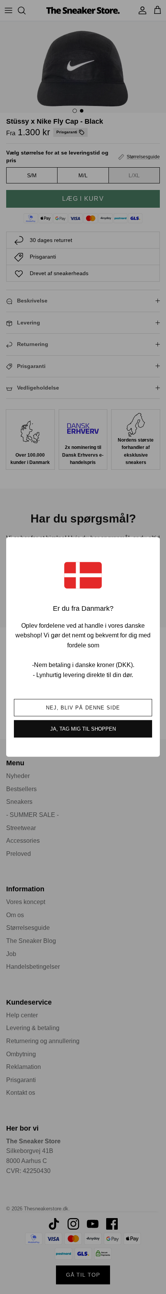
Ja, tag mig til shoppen (83, 729)
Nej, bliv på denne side (83, 708)
